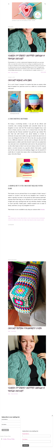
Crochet (28, 218)
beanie (43, 209)
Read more (43, 72)
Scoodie (38, 219)
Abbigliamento (14, 218)
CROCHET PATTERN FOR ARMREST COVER (25, 328)
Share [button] (9, 72)
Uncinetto (42, 219)
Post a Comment (14, 72)
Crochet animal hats (35, 218)
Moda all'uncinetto (33, 219)
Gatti (23, 219)
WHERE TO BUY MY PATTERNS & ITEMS (21, 20)
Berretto (25, 218)
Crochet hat (10, 219)
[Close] (52, 415)
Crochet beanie (42, 218)
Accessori (18, 218)
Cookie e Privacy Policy (9, 439)
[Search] (45, 3)
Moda (28, 219)
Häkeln (25, 219)
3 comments (13, 331)
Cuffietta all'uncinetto (17, 219)
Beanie (22, 218)
